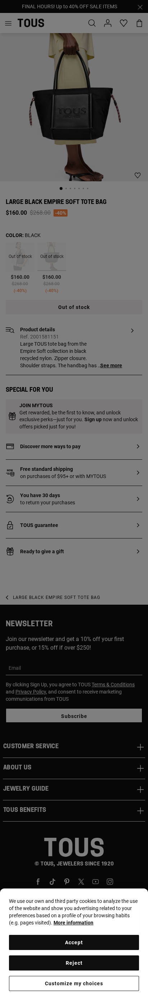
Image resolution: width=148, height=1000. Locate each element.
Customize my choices (74, 983)
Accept (74, 942)
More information (73, 923)
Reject (74, 963)
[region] (74, 944)
